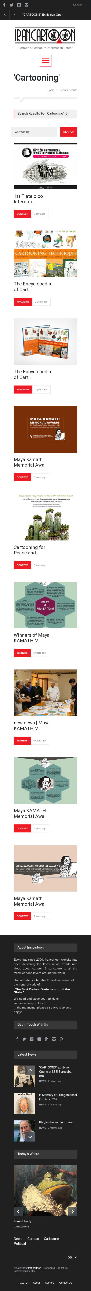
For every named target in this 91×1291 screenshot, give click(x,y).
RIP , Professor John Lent (56, 1122)
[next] (30, 1137)
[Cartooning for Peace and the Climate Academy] (45, 517)
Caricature (51, 1239)
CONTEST (22, 214)
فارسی (24, 1282)
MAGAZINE (23, 301)
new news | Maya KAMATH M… (32, 725)
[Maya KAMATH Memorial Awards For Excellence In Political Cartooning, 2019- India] (45, 780)
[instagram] (26, 5)
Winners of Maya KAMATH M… (32, 638)
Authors (49, 1282)
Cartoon (33, 1239)
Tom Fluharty (22, 1221)
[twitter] (11, 5)
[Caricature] (49, 1190)
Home (50, 90)
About (36, 1282)
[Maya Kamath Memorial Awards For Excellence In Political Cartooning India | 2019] (45, 868)
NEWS (42, 1081)
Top (69, 1257)
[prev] (30, 1070)
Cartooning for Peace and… (29, 550)
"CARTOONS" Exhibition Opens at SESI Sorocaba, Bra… (55, 1071)
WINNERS (22, 653)
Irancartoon (34, 1268)
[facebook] (4, 5)
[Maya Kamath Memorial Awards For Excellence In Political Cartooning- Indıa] (45, 429)
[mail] (19, 5)
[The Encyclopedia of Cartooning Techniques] (45, 254)
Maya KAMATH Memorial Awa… (30, 813)
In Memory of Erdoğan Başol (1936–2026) (51, 14)
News (18, 1239)
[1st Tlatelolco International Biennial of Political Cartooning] (45, 166)
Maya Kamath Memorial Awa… (30, 462)
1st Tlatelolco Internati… (28, 199)
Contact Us (65, 1282)
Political (20, 1244)
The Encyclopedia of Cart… (32, 286)
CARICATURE (21, 1226)
